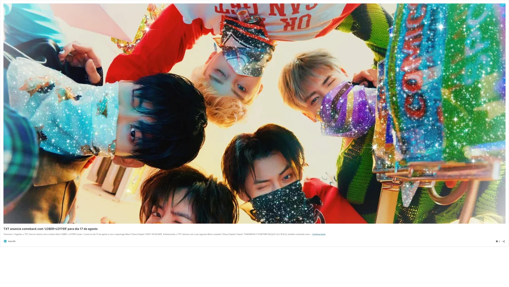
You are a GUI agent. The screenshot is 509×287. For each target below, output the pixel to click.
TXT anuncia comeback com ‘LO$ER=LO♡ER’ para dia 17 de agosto (50, 229)
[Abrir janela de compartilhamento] (504, 241)
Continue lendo (318, 234)
